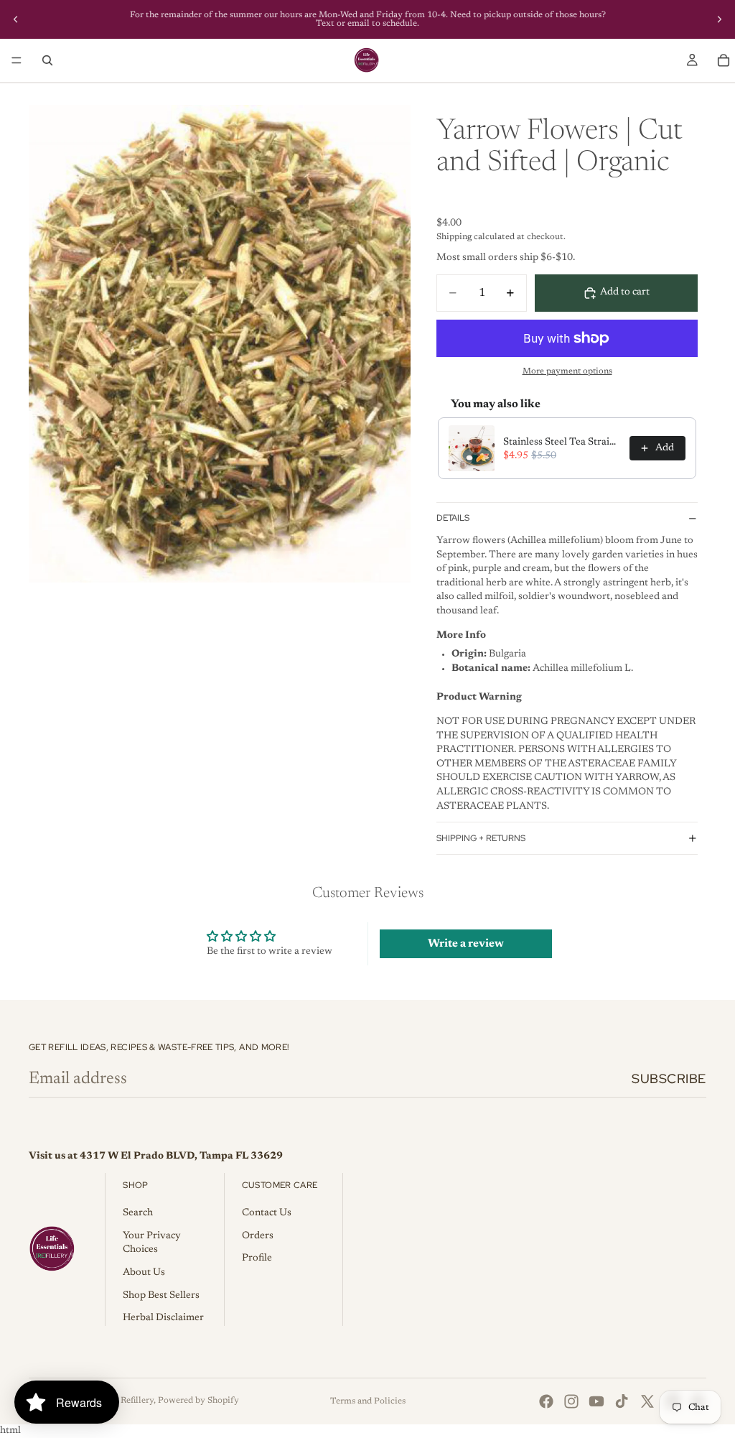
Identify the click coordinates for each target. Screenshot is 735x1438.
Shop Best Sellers (161, 1296)
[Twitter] (647, 1401)
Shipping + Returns (480, 838)
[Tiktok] (621, 1401)
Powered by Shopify (198, 1400)
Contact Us (266, 1213)
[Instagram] (571, 1401)
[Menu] (16, 60)
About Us (144, 1273)
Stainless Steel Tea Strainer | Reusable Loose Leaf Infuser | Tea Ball (562, 442)
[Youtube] (596, 1401)
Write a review (466, 944)
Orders (257, 1236)
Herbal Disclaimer (163, 1318)
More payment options (567, 371)
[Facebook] (546, 1401)
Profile (257, 1258)
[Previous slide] (16, 19)
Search (138, 1213)
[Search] (47, 60)
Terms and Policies (368, 1401)
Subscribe (669, 1078)
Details (452, 518)
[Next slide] (719, 19)
